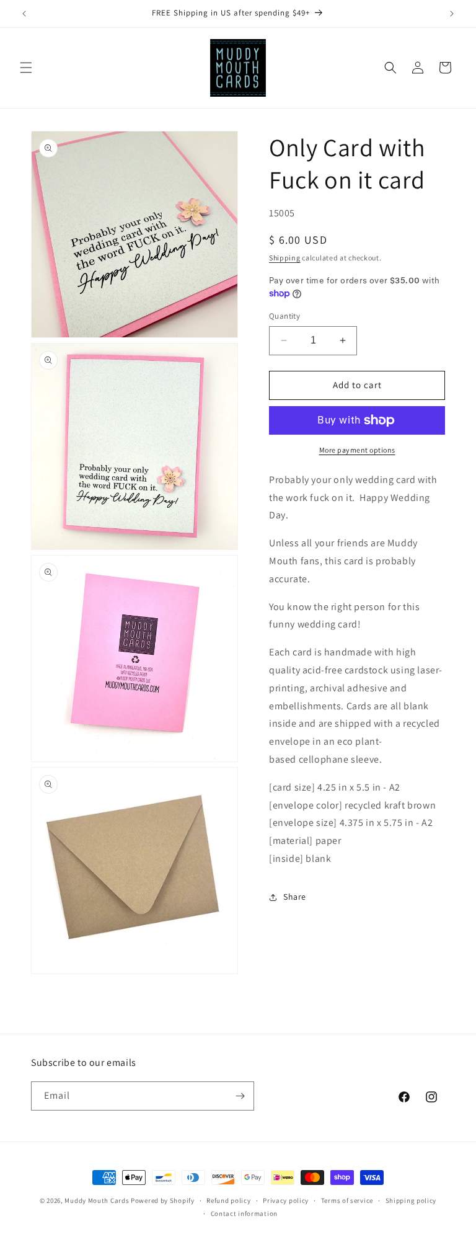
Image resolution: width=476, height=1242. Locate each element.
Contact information (244, 1213)
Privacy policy (286, 1200)
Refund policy (228, 1200)
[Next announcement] (451, 13)
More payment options (357, 450)
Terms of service (347, 1200)
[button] (26, 67)
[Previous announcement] (24, 13)
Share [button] (294, 896)
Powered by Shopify (163, 1200)
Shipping (285, 257)
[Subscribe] (239, 1096)
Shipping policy (411, 1200)
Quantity (284, 316)
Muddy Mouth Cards (96, 1200)
